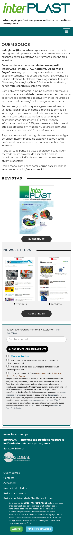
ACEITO (16, 529)
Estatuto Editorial (13, 448)
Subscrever (36, 239)
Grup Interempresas (35, 503)
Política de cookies (14, 493)
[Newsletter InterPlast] (19, 279)
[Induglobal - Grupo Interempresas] (17, 457)
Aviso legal (41, 373)
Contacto (8, 477)
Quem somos (11, 472)
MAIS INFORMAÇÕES (39, 529)
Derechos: (52, 395)
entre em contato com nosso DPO (44, 400)
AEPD (32, 406)
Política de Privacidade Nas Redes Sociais (27, 498)
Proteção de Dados (14, 488)
